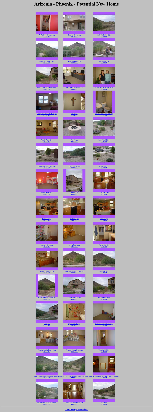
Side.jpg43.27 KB (46, 324)
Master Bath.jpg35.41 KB (104, 245)
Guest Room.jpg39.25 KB (46, 193)
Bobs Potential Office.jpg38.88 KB (74, 88)
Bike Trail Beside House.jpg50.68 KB (46, 88)
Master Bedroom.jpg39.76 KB (47, 272)
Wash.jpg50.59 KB (104, 403)
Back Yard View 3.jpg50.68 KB (46, 62)
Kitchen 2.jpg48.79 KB (104, 193)
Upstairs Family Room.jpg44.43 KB (74, 350)
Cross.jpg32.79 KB (74, 114)
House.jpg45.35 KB (74, 193)
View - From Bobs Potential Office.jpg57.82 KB (47, 377)
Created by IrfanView (76, 409)
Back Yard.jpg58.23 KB (104, 62)
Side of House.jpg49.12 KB (104, 298)
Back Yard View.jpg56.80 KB (74, 62)
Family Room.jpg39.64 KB (46, 140)
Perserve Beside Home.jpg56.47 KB (47, 298)
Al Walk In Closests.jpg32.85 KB (47, 35)
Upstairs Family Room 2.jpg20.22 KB (104, 324)
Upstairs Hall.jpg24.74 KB (104, 350)
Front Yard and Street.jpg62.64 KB (47, 167)
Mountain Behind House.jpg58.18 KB (74, 272)
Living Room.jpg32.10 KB (74, 245)
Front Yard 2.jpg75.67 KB (104, 140)
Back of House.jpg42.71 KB (74, 35)
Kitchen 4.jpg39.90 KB (74, 219)
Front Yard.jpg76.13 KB (104, 167)
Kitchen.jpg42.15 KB (104, 219)
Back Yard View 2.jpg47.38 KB (104, 35)
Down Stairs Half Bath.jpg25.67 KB (104, 114)
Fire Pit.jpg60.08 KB (74, 140)
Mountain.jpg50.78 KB (104, 272)
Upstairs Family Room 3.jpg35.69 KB (47, 350)
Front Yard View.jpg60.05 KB (74, 167)
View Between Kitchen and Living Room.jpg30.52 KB (104, 377)
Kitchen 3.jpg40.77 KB (46, 219)
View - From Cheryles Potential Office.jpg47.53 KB (74, 377)
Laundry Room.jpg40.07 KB (46, 245)
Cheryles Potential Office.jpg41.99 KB (47, 114)
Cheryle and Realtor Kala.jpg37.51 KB (104, 88)
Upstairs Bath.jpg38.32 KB (74, 324)
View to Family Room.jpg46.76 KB (74, 403)
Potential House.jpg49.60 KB (74, 298)
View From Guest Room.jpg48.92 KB (46, 403)
